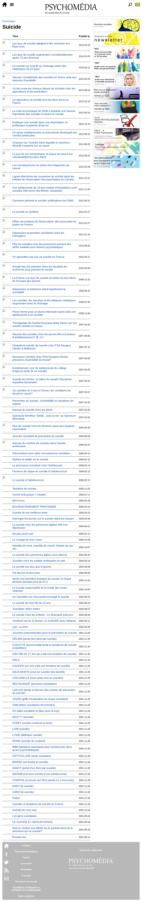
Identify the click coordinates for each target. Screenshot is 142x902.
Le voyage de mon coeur (27, 539)
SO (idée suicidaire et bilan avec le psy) (35, 710)
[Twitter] (6, 864)
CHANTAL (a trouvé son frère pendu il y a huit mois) (43, 780)
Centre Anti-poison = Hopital (29, 494)
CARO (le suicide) (23, 792)
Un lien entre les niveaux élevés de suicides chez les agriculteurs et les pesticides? (43, 90)
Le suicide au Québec (25, 211)
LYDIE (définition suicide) (27, 735)
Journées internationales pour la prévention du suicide (44, 632)
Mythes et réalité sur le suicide (30, 459)
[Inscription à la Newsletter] (136, 6)
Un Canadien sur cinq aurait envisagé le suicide (40, 596)
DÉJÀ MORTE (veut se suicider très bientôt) (38, 671)
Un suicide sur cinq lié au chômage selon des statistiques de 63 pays (39, 67)
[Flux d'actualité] (6, 872)
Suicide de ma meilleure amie (29, 512)
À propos (26, 875)
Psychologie (8, 21)
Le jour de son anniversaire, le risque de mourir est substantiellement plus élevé (42, 155)
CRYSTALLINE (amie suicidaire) (31, 755)
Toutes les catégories (90, 850)
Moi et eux (18, 500)
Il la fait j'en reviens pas (26, 572)
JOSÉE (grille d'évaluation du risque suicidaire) (40, 699)
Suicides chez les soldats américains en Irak (38, 560)
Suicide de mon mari (24, 810)
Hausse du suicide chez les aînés (32, 409)
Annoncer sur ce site (26, 881)
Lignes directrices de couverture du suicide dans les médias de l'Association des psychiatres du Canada (43, 178)
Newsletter (26, 869)
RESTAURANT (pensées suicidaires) (34, 683)
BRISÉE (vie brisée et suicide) (30, 762)
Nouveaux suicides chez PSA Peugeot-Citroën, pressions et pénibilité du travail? (40, 358)
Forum (26, 857)
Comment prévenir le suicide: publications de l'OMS (43, 200)
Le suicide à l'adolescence (28, 480)
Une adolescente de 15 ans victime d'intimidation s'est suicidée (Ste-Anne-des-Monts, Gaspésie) (44, 189)
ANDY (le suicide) (22, 786)
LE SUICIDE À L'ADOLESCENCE (32, 821)
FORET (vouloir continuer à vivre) (32, 722)
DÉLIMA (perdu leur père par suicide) (34, 638)
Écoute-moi (19, 837)
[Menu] (13, 6)
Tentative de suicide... (25, 488)
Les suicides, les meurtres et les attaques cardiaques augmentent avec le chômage (44, 302)
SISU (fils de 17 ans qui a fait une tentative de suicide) (44, 653)
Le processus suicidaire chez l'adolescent (37, 465)
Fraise (16, 797)
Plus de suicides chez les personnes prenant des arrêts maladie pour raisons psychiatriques (41, 246)
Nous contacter (26, 896)
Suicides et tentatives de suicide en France (38, 804)
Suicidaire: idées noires (26, 608)
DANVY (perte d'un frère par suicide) (34, 768)
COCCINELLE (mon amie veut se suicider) (37, 677)
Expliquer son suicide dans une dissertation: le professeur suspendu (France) (40, 124)
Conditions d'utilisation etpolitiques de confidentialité (26, 888)
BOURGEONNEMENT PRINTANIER (34, 506)
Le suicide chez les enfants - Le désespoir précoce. (43, 614)
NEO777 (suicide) (23, 717)
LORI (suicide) (20, 728)
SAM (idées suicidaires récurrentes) (33, 704)
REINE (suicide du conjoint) (28, 741)
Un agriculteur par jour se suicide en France (38, 256)
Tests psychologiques (26, 851)
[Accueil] (5, 6)
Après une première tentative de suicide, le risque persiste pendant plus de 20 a (41, 580)
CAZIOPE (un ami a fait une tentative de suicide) (41, 665)
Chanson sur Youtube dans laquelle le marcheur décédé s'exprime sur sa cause (41, 144)
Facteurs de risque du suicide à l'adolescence (39, 471)
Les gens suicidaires (24, 816)
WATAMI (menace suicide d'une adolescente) (39, 774)
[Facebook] (6, 855)
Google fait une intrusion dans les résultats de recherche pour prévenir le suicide (39, 268)
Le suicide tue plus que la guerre (31, 566)
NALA (15, 659)
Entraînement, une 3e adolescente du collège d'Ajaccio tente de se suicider (39, 370)
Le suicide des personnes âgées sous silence (39, 554)
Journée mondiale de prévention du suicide (38, 436)
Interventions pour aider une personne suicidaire (41, 453)
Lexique (26, 845)
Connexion (26, 863)
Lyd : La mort (20, 626)
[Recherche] (129, 6)
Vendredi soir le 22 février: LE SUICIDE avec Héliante (44, 620)
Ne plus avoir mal (22, 533)
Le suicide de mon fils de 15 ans (31, 602)
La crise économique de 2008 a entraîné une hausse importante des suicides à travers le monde (43, 112)
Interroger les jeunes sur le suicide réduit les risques (43, 518)
